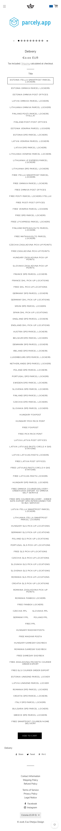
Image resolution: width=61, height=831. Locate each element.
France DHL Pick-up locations (30, 280)
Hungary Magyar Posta (30, 630)
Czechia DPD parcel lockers (30, 402)
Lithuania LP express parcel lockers (30, 161)
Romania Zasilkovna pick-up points (30, 591)
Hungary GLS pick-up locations (30, 526)
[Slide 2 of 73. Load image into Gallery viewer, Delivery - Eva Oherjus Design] (21, 40)
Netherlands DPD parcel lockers (30, 363)
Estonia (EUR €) (29, 815)
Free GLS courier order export (30, 670)
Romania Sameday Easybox (30, 649)
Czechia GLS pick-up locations (30, 558)
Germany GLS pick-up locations (30, 532)
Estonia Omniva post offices (30, 94)
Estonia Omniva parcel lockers (30, 88)
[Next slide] (47, 40)
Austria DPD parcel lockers (30, 332)
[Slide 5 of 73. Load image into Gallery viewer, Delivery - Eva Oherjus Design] (30, 40)
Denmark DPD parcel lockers (30, 344)
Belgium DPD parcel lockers (30, 338)
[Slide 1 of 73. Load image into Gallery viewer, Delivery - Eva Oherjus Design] (18, 40)
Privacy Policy (30, 794)
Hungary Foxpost (30, 415)
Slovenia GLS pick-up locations (30, 571)
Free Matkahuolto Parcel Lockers (30, 237)
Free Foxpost (30, 427)
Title (30, 73)
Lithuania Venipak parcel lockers (30, 154)
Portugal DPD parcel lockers (30, 376)
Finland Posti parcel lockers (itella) (30, 115)
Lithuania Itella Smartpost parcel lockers (30, 519)
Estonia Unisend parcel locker (30, 677)
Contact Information (30, 776)
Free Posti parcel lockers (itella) (30, 196)
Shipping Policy (30, 780)
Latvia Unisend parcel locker (30, 683)
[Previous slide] (14, 40)
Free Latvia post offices (30, 461)
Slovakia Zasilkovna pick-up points (30, 267)
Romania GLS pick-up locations (30, 577)
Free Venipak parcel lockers (30, 209)
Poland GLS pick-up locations (30, 539)
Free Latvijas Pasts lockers (30, 476)
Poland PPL (41, 617)
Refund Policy (30, 784)
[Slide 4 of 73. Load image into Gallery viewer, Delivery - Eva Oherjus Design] (27, 40)
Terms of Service (31, 790)
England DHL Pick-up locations (30, 325)
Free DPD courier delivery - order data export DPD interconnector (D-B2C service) (30, 501)
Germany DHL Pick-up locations (30, 300)
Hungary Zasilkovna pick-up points (30, 258)
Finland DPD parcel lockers (30, 395)
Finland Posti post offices (30, 122)
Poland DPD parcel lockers (30, 370)
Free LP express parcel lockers (30, 222)
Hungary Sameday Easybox (30, 643)
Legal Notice (30, 797)
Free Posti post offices (30, 202)
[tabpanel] (30, 23)
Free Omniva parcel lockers (30, 183)
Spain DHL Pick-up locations (30, 312)
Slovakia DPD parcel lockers (30, 408)
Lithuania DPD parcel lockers (30, 169)
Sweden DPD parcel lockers (30, 383)
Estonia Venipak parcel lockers (30, 128)
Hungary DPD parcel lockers (30, 482)
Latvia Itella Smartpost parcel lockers (30, 510)
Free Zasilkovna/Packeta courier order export (30, 663)
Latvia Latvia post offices (30, 440)
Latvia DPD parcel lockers (30, 147)
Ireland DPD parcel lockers (30, 351)
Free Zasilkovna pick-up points (30, 251)
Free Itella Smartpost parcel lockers (30, 176)
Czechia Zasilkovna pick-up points (30, 245)
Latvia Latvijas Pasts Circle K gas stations (30, 448)
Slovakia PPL (40, 611)
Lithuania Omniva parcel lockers (30, 107)
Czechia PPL (20, 611)
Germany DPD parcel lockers (30, 293)
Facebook (32, 803)
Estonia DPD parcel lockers (30, 135)
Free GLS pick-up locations (30, 551)
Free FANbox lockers (30, 604)
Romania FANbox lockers (30, 598)
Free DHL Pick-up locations (30, 287)
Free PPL (30, 624)
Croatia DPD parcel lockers (30, 696)
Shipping (25, 63)
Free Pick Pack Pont (30, 434)
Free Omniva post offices (30, 190)
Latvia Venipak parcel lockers (30, 141)
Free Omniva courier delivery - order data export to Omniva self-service (30, 491)
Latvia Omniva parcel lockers (30, 101)
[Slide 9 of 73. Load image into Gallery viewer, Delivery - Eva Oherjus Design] (42, 40)
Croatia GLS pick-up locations (30, 583)
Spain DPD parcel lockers (30, 306)
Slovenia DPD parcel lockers (30, 389)
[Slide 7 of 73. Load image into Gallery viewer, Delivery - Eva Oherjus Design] (36, 40)
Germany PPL (21, 617)
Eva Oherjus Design (34, 822)
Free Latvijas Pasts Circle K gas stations (30, 469)
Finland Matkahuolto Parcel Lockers (30, 229)
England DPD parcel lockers (30, 319)
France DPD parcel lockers (30, 274)
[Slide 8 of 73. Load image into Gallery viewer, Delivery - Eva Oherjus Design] (39, 40)
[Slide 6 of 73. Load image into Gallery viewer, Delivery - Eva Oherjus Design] (33, 40)
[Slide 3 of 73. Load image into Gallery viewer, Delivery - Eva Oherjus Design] (24, 40)
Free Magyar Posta (30, 636)
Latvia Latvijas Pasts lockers (30, 455)
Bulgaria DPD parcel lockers (30, 709)
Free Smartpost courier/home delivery (30, 722)
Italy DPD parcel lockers (30, 702)
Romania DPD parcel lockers (30, 689)
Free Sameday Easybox (30, 656)
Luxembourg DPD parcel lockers (30, 357)
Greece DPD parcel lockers (30, 715)
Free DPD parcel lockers (30, 215)
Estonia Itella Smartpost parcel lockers (30, 81)
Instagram (32, 807)
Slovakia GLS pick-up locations (30, 564)
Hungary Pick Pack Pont (30, 421)
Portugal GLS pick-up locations (30, 545)
